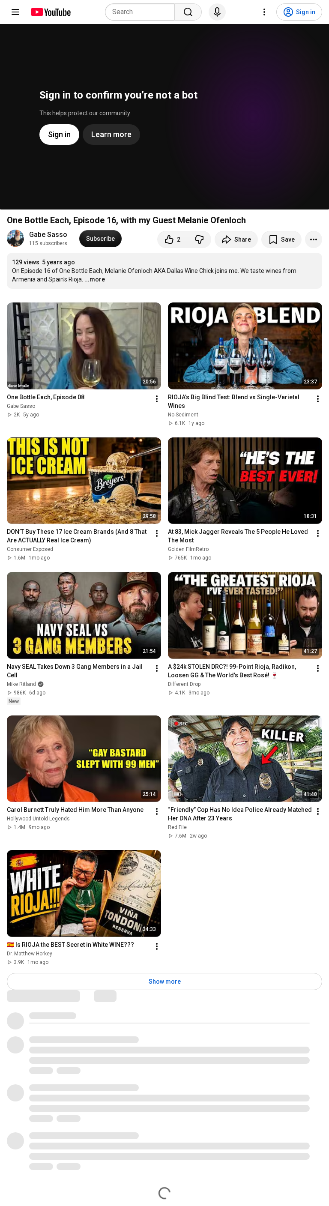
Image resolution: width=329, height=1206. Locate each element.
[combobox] (142, 12)
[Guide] (15, 12)
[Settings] (264, 12)
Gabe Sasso (48, 234)
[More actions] (313, 239)
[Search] (188, 12)
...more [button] (94, 279)
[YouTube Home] (50, 12)
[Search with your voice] (217, 12)
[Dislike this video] (199, 239)
